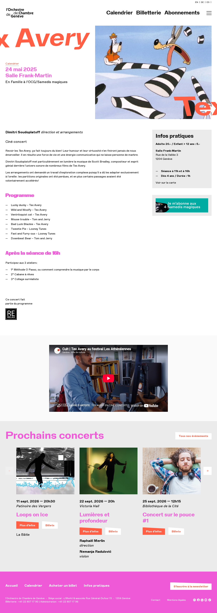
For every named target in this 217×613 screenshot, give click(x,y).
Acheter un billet (63, 585)
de (202, 2)
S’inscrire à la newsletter (191, 586)
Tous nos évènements (193, 436)
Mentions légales (176, 600)
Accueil (11, 585)
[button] (9, 471)
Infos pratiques (97, 585)
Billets (49, 525)
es (208, 2)
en (197, 2)
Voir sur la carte (166, 182)
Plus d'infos (27, 525)
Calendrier (119, 12)
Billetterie (148, 12)
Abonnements (182, 12)
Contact (155, 600)
